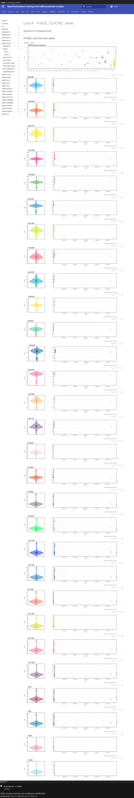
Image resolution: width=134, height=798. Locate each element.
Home (4, 12)
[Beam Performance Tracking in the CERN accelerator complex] (3, 6)
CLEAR (83, 12)
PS (28, 12)
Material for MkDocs (29, 796)
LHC (17, 12)
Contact (7, 789)
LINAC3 (44, 12)
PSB (32, 12)
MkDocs (13, 796)
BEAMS (90, 12)
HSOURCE (61, 12)
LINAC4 (52, 12)
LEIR (37, 12)
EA (68, 12)
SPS (22, 12)
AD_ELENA (75, 12)
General (10, 12)
